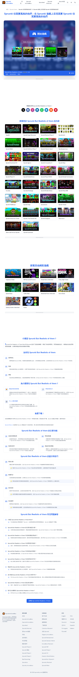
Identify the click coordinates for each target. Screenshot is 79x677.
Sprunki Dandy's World (48, 641)
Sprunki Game (13, 9)
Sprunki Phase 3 (26, 656)
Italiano (72, 628)
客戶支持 (44, 616)
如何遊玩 (24, 637)
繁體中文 (64, 619)
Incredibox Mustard (47, 644)
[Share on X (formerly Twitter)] (23, 110)
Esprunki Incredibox (27, 622)
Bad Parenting (26, 659)
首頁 (21, 2)
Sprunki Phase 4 (26, 647)
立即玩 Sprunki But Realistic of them (39, 601)
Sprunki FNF (45, 647)
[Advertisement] (39, 90)
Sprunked (42, 2)
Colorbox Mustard (47, 628)
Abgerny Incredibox (47, 634)
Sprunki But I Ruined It (48, 659)
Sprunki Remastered (47, 637)
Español (72, 625)
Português (65, 628)
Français (72, 622)
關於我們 (24, 644)
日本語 (72, 619)
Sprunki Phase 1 (46, 650)
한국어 (63, 625)
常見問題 (24, 641)
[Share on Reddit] (51, 110)
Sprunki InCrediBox (28, 2)
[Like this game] (69, 73)
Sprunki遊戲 (61, 2)
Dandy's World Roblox (48, 656)
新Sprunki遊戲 (26, 631)
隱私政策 (44, 619)
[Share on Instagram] (32, 110)
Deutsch (64, 622)
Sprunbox (25, 662)
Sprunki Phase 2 (26, 653)
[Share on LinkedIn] (37, 110)
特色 (23, 634)
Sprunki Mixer (45, 665)
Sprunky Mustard (47, 662)
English (64, 616)
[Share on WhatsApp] (42, 110)
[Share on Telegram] (46, 110)
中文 (71, 616)
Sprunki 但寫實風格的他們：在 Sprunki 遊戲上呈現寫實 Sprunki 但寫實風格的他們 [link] (38, 9)
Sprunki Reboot (9, 425)
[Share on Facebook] (28, 110)
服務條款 (44, 622)
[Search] (67, 2)
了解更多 (44, 625)
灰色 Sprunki (45, 631)
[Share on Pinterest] (56, 110)
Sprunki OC (45, 653)
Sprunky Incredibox (27, 665)
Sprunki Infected (49, 2)
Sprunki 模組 (25, 650)
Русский (64, 631)
